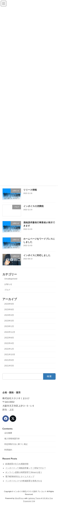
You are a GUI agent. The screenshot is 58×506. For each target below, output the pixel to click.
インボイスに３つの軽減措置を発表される (23, 481)
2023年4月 (9, 315)
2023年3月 (9, 321)
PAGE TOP (53, 487)
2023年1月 (9, 326)
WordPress (19, 498)
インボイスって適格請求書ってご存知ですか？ (25, 468)
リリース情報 (30, 189)
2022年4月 (9, 343)
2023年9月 (9, 304)
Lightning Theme (34, 498)
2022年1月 (9, 349)
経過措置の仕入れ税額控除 (17, 464)
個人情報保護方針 (12, 438)
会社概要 (8, 433)
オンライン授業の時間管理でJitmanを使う (23, 472)
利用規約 (8, 450)
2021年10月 (9, 354)
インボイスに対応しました (36, 255)
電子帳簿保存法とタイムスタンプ (19, 476)
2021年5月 (9, 366)
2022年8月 (9, 338)
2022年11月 (9, 332)
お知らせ (8, 284)
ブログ (7, 290)
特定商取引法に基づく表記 (16, 444)
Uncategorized (10, 279)
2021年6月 (9, 360)
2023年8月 (9, 309)
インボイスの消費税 (33, 206)
